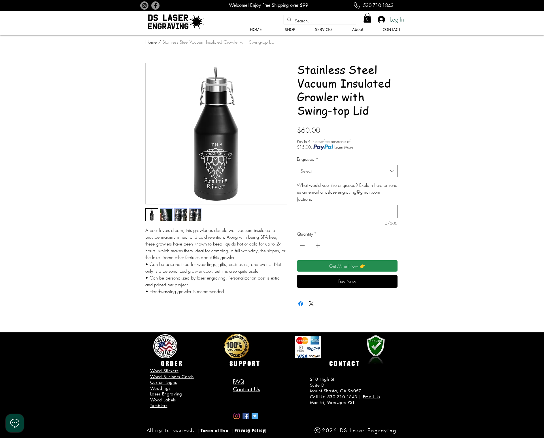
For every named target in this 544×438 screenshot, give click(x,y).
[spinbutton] (310, 245)
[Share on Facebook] (300, 303)
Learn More (343, 147)
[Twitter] (255, 416)
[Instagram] (144, 5)
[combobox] (347, 171)
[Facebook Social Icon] (246, 416)
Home (151, 42)
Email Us (371, 396)
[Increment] (318, 245)
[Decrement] (302, 245)
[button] (367, 18)
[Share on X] (311, 303)
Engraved (307, 159)
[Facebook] (155, 5)
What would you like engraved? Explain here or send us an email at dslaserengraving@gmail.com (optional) (347, 192)
